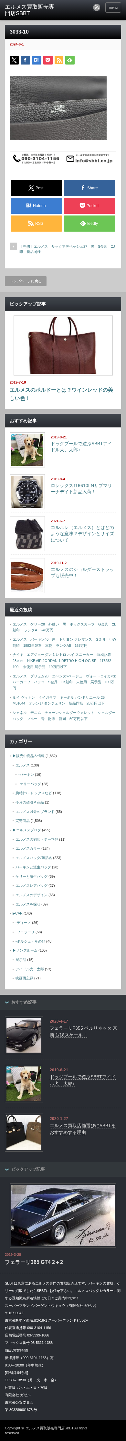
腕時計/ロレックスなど (34, 793)
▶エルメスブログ (27, 830)
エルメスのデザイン (31, 895)
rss (96, 7)
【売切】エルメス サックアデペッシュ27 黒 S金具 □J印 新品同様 (67, 249)
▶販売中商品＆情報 (29, 756)
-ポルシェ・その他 (30, 941)
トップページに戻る (26, 281)
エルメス (23, 765)
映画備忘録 (24, 978)
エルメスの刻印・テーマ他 (37, 839)
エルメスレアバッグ (31, 885)
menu (113, 7)
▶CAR (18, 913)
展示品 (21, 960)
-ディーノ (23, 923)
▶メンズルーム (25, 950)
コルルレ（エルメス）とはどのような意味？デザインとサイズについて (82, 534)
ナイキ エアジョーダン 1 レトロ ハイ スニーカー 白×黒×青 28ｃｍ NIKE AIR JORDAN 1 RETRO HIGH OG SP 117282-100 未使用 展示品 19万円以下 (64, 660)
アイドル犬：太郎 (30, 969)
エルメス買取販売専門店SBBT (50, 1428)
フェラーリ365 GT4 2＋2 (34, 1262)
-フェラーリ (25, 932)
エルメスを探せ (28, 904)
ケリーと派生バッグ (31, 876)
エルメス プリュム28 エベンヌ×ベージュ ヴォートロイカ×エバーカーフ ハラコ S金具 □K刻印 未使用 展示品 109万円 (64, 682)
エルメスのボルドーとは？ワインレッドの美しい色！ (61, 394)
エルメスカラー (28, 848)
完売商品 (23, 821)
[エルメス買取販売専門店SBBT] (30, 10)
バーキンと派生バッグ (33, 867)
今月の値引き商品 (30, 802)
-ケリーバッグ (29, 784)
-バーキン (26, 774)
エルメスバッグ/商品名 (34, 858)
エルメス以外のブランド (35, 812)
